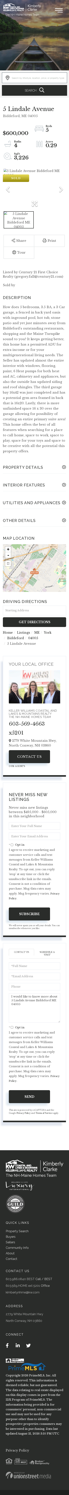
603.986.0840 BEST (20, 1279)
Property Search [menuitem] (17, 1231)
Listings (23, 632)
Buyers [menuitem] (11, 1237)
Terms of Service (44, 1113)
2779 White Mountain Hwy (24, 1314)
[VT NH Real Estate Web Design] (28, 1475)
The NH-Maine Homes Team (22, 14)
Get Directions (34, 622)
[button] (34, 90)
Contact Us (29, 757)
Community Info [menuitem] (17, 1248)
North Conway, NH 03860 (24, 1321)
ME (37, 632)
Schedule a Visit (47, 953)
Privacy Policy (23, 1113)
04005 (33, 638)
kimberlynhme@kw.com (22, 1292)
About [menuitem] (10, 1253)
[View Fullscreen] (8, 563)
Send (29, 1097)
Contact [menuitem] (11, 1259)
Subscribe (29, 914)
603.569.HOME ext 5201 (23, 1286)
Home (8, 632)
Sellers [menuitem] (10, 1242)
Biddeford (15, 638)
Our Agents (17, 766)
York (47, 632)
